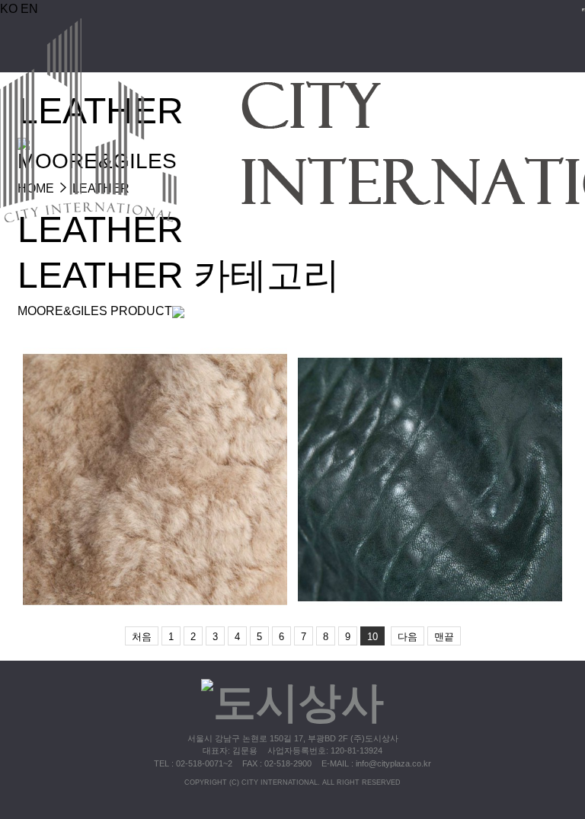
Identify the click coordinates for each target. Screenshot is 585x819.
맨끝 (444, 636)
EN (29, 8)
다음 (407, 636)
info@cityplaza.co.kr (393, 763)
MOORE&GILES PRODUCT (95, 310)
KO (9, 8)
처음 (142, 636)
